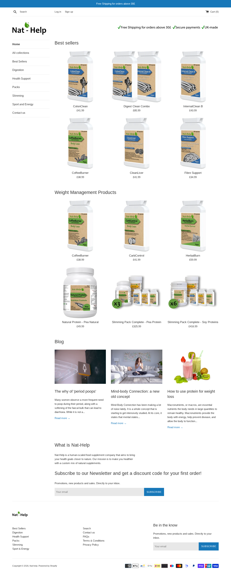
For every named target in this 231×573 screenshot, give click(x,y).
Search (87, 528)
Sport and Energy (22, 104)
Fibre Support (193, 172)
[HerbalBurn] (193, 225)
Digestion (18, 70)
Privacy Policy (91, 544)
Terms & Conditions (94, 540)
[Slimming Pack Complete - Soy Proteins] (193, 292)
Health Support (21, 78)
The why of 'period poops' (75, 391)
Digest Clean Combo (137, 106)
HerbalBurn (193, 255)
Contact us (18, 112)
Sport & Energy (20, 548)
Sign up (69, 11)
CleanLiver (136, 172)
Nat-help (34, 566)
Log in (58, 11)
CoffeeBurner (80, 172)
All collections (20, 52)
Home (16, 44)
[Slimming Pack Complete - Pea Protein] (136, 292)
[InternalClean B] (193, 76)
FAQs (86, 536)
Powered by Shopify (48, 566)
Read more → (62, 418)
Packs (16, 87)
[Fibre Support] (193, 143)
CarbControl (136, 255)
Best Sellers (19, 61)
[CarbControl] (136, 225)
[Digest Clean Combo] (136, 76)
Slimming (18, 95)
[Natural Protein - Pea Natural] (80, 292)
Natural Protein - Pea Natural (80, 322)
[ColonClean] (80, 76)
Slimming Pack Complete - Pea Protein (136, 322)
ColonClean (80, 106)
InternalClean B (193, 106)
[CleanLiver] (136, 143)
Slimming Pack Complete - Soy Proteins (193, 322)
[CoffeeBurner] (80, 143)
